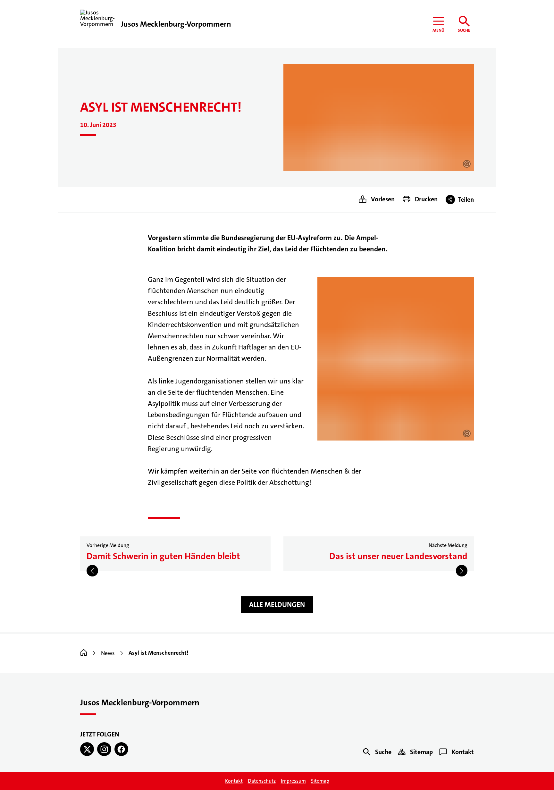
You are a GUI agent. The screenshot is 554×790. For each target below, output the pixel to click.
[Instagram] (104, 749)
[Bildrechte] (467, 164)
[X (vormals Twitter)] (87, 749)
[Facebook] (121, 749)
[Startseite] (83, 653)
